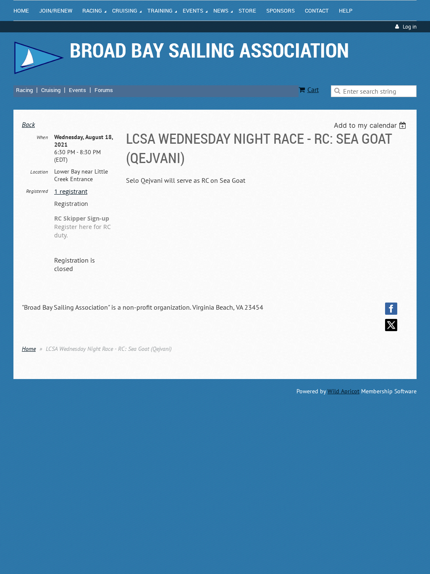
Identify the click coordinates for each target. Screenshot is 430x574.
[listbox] (371, 125)
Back (28, 124)
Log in (410, 26)
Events (77, 90)
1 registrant (70, 191)
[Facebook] (391, 309)
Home (29, 349)
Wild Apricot (343, 391)
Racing (24, 90)
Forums (103, 90)
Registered (37, 191)
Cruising (50, 90)
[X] (391, 325)
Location (39, 172)
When (42, 137)
